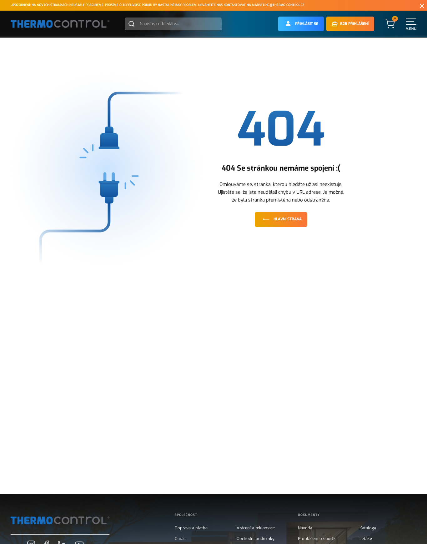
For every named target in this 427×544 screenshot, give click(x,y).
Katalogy (367, 528)
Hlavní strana (288, 219)
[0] (389, 23)
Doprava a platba (191, 528)
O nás (180, 538)
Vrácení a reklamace (256, 528)
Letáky (365, 538)
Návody (305, 528)
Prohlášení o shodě (316, 538)
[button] (301, 24)
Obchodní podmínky (255, 538)
